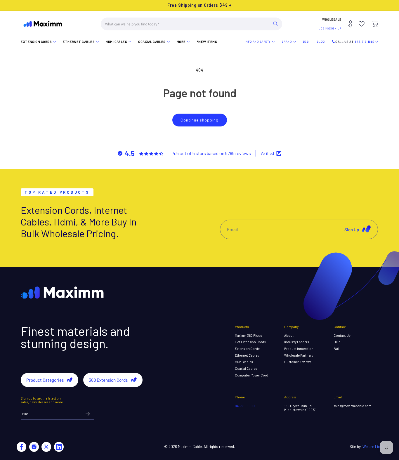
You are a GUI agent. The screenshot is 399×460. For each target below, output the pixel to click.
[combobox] (191, 24)
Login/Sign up (329, 28)
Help (337, 342)
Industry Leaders (296, 342)
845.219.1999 (245, 406)
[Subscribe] (88, 414)
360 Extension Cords (108, 380)
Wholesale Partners (298, 355)
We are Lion (372, 446)
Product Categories (45, 380)
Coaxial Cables (246, 368)
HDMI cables (244, 362)
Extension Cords (247, 348)
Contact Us (342, 335)
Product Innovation (298, 348)
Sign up (351, 229)
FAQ (336, 348)
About (289, 335)
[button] (374, 23)
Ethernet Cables (247, 355)
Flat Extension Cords (250, 342)
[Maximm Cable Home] (42, 24)
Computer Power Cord (251, 375)
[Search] (276, 24)
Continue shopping (199, 119)
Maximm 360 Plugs (248, 335)
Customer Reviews (297, 362)
